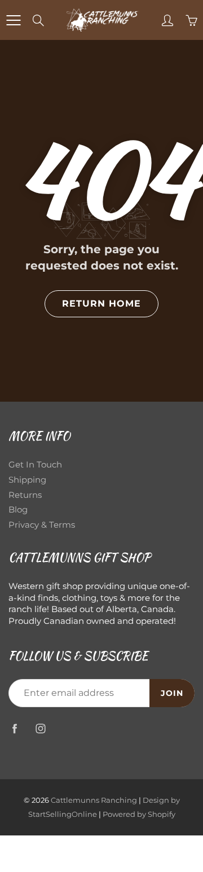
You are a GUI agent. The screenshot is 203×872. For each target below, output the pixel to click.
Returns (25, 495)
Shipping (27, 480)
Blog (18, 510)
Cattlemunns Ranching (94, 799)
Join (172, 693)
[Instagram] (40, 728)
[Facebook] (14, 728)
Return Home (101, 303)
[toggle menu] (13, 20)
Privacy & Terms (41, 525)
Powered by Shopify (139, 814)
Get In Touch (35, 465)
